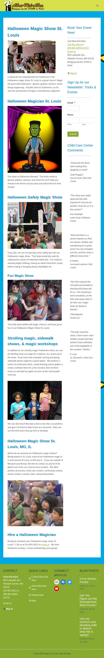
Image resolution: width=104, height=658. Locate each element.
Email (71, 103)
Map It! (73, 73)
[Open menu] (97, 6)
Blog (33, 601)
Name (70, 115)
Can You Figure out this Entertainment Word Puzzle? (88, 600)
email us (45, 544)
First (70, 124)
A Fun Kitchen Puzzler (88, 580)
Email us (71, 51)
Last (84, 124)
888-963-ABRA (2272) (78, 48)
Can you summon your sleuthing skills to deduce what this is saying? (88, 626)
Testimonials (37, 595)
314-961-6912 (74, 44)
